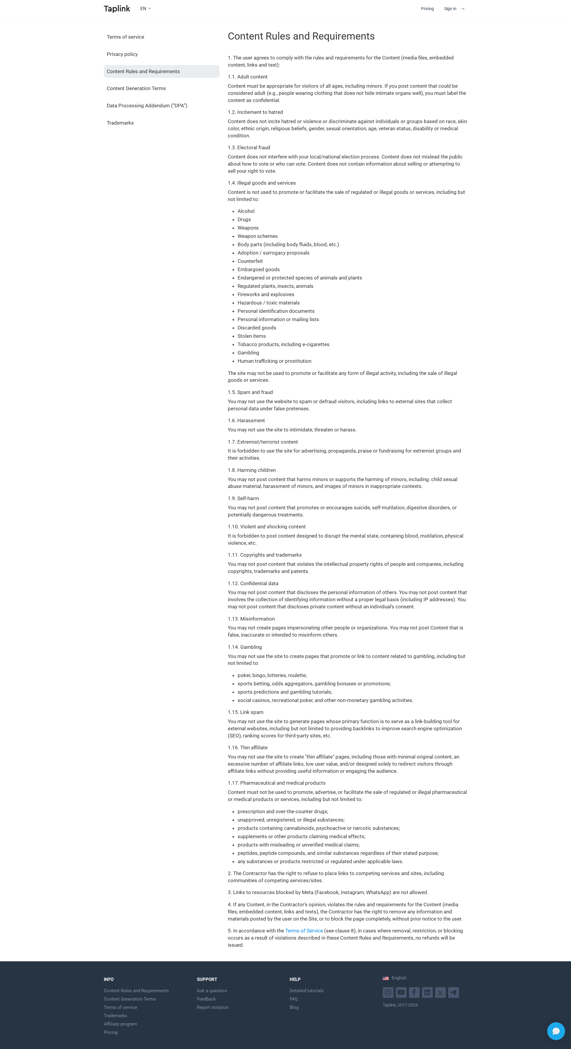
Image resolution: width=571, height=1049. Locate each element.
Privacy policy (122, 54)
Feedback (206, 999)
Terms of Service (304, 931)
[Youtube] (389, 992)
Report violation (212, 1007)
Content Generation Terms (136, 88)
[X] (441, 992)
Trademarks (120, 123)
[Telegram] (454, 992)
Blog (294, 1007)
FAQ (294, 999)
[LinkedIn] (428, 992)
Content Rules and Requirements (143, 71)
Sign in (450, 8)
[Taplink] (117, 8)
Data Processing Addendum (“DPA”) (147, 106)
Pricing (427, 8)
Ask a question (212, 990)
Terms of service (125, 37)
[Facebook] (415, 992)
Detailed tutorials (307, 990)
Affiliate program (120, 1024)
